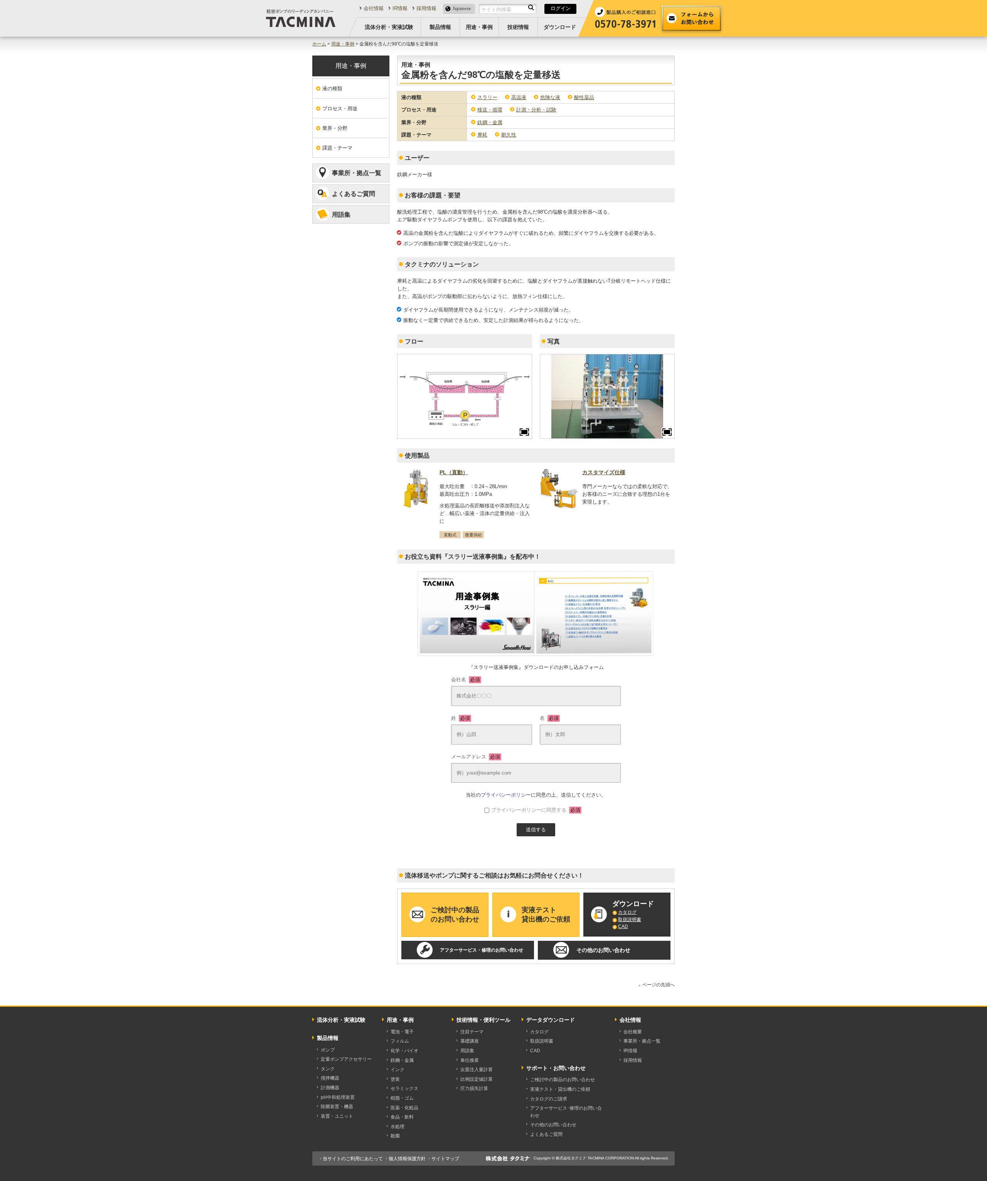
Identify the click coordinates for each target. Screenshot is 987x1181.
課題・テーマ (337, 148)
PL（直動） (454, 472)
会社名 (465, 679)
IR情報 (400, 8)
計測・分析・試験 (536, 110)
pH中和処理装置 (338, 1097)
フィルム (400, 1041)
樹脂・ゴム (402, 1098)
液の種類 (332, 88)
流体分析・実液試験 (389, 27)
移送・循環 (489, 110)
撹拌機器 (330, 1078)
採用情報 (426, 8)
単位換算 (469, 1060)
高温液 (518, 97)
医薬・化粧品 (404, 1107)
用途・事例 (479, 27)
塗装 (395, 1079)
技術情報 (518, 27)
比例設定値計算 (476, 1079)
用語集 (341, 214)
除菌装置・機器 (337, 1106)
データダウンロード (550, 1020)
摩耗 (482, 135)
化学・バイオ (404, 1050)
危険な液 (550, 97)
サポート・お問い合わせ (556, 1068)
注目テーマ (471, 1031)
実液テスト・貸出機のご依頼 (560, 1089)
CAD (623, 926)
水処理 (397, 1126)
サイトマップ (445, 1158)
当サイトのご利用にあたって (353, 1158)
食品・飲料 (402, 1117)
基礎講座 (469, 1041)
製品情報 (440, 27)
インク (397, 1069)
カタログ (627, 912)
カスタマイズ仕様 (603, 472)
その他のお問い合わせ (603, 950)
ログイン (561, 8)
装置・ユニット (337, 1116)
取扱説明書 (629, 919)
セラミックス (404, 1088)
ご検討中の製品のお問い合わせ (562, 1079)
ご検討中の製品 (455, 914)
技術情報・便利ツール (483, 1020)
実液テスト (546, 914)
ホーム (319, 44)
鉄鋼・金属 (489, 122)
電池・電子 (402, 1031)
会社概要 (632, 1031)
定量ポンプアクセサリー (346, 1059)
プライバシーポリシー (506, 795)
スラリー (487, 97)
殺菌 (395, 1136)
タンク (328, 1068)
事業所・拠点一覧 (356, 173)
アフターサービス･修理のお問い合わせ (566, 1111)
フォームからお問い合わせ (691, 18)
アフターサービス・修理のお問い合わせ (481, 950)
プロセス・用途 (339, 108)
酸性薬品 (584, 97)
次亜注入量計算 (476, 1069)
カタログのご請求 (548, 1099)
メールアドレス (475, 757)
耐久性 (508, 135)
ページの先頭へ (658, 984)
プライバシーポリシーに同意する (535, 810)
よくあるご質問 (353, 193)
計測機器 (330, 1087)
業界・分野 (334, 128)
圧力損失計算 (474, 1088)
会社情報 (374, 8)
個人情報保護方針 (407, 1158)
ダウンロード (560, 27)
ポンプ (328, 1050)
